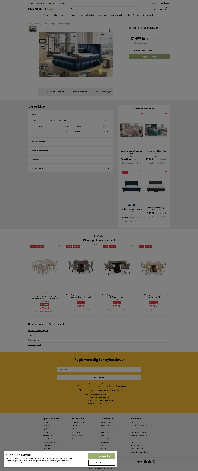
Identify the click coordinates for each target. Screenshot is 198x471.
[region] (60, 459)
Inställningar (101, 462)
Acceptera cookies (102, 456)
